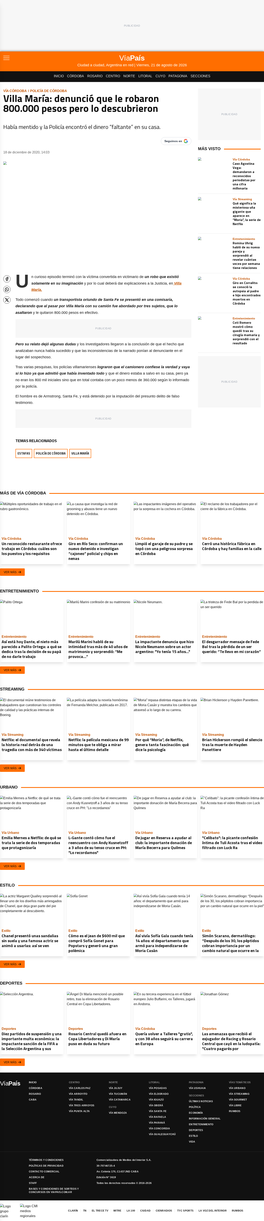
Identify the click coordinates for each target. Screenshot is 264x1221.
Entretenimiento (201, 1124)
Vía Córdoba (15, 91)
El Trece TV (100, 1210)
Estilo (193, 1136)
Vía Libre (235, 1105)
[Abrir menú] (40, 58)
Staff (33, 1183)
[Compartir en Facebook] (7, 279)
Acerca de (37, 1177)
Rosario (95, 76)
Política (195, 1107)
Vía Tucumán (118, 1093)
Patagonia (178, 76)
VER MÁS (10, 572)
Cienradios (164, 1210)
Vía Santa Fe (158, 1111)
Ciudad (145, 1210)
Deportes (196, 1130)
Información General (205, 1118)
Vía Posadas (158, 1088)
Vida (192, 1141)
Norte (129, 76)
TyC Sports (185, 1210)
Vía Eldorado (159, 1093)
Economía (196, 1112)
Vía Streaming (239, 1093)
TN (85, 1210)
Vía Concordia (159, 1128)
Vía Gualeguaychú (162, 1134)
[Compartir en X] (7, 300)
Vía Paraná (157, 1122)
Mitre (117, 1210)
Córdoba (75, 76)
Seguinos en (173, 141)
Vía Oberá (156, 1105)
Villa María (80, 453)
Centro (113, 76)
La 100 (131, 1210)
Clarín (73, 1210)
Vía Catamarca (120, 1099)
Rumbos (234, 1111)
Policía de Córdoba (48, 91)
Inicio (59, 76)
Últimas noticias (201, 1101)
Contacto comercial (44, 1171)
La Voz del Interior (213, 1210)
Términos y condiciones (46, 1160)
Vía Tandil (76, 1099)
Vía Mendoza (118, 1112)
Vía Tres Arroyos (81, 1105)
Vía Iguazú (156, 1099)
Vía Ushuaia (197, 1088)
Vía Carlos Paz (79, 1088)
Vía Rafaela (157, 1117)
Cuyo (160, 76)
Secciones (200, 76)
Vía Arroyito (78, 1093)
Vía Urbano (237, 1088)
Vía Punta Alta (79, 1111)
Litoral (145, 76)
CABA (33, 1099)
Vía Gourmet (238, 1099)
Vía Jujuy (116, 1088)
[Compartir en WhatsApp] (7, 289)
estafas (24, 453)
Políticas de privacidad (46, 1165)
